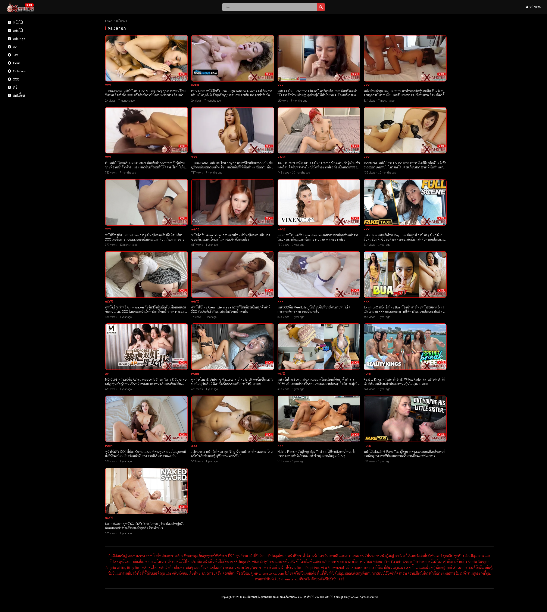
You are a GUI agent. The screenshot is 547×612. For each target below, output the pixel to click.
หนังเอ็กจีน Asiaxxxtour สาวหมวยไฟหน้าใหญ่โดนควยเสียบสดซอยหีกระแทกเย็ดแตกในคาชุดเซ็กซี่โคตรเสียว (230, 237)
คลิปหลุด (18, 38)
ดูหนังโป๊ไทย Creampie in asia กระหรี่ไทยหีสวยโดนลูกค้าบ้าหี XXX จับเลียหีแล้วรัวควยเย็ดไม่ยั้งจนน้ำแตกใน (231, 309)
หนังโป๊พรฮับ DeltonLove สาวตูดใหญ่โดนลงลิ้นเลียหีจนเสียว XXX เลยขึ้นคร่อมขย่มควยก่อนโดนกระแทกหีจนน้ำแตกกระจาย (144, 237)
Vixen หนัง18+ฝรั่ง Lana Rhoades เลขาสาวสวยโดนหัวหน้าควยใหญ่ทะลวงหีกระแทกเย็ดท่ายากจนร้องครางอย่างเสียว (318, 237)
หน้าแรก (535, 7)
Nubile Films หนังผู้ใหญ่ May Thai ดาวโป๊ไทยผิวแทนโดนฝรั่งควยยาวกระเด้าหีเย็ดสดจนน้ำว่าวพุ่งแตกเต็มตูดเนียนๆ (316, 453)
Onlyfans (19, 71)
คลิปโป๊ (17, 30)
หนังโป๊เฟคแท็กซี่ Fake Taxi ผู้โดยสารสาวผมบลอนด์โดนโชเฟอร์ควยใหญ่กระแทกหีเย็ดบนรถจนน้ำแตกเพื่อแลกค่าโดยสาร (404, 453)
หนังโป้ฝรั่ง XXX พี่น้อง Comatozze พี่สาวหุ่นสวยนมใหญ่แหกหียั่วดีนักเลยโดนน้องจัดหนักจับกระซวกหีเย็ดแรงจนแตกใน (145, 453)
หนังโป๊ (17, 22)
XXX (15, 79)
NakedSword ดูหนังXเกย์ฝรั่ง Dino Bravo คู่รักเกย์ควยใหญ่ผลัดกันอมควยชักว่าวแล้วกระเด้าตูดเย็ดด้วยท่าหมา (144, 525)
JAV (15, 55)
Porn (16, 63)
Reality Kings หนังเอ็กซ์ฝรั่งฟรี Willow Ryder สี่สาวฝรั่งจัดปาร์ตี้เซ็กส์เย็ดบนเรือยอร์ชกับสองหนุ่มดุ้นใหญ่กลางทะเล (404, 381)
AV (14, 46)
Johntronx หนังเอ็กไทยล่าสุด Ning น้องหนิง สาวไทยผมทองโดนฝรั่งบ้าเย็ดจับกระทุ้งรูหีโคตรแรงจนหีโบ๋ (232, 453)
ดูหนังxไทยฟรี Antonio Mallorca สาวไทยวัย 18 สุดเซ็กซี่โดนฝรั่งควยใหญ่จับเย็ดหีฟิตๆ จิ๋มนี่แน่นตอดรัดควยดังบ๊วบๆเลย (232, 381)
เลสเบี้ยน (18, 95)
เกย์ (15, 87)
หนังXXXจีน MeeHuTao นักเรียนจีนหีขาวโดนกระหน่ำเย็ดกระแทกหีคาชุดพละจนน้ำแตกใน (314, 309)
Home (108, 21)
